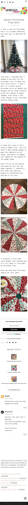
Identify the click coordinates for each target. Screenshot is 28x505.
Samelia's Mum (9, 503)
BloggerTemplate (22, 503)
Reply (25, 407)
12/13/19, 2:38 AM (9, 398)
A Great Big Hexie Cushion (10, 474)
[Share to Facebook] (7, 342)
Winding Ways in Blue (9, 490)
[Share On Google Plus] (16, 342)
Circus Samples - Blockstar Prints (13, 485)
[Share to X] (10, 342)
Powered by (10, 334)
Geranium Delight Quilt (9, 478)
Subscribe (14, 329)
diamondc (9, 412)
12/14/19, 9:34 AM (9, 414)
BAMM (7, 396)
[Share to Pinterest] (13, 342)
